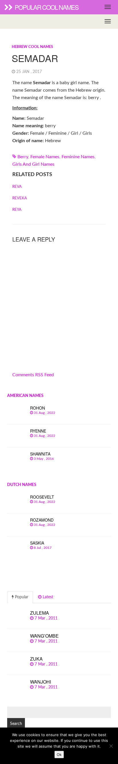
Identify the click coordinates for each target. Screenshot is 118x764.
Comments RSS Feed (33, 375)
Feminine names (78, 157)
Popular (21, 597)
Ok (59, 754)
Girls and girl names (33, 164)
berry (22, 157)
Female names (44, 157)
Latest (47, 597)
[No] (111, 746)
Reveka (19, 198)
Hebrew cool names (32, 47)
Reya (16, 210)
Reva (17, 187)
